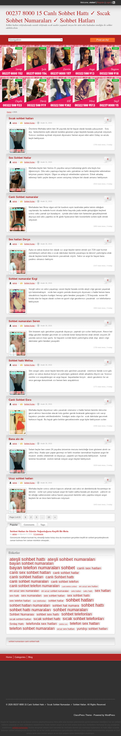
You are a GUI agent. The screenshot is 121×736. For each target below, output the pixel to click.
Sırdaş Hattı (17, 623)
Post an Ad (102, 40)
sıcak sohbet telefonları (83, 618)
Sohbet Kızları (29, 123)
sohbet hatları (80, 600)
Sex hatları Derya (19, 239)
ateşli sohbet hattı (27, 559)
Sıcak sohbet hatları (21, 118)
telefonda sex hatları (41, 623)
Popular (14, 525)
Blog (30, 657)
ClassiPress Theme (83, 715)
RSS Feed (113, 2)
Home (9, 112)
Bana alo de (16, 439)
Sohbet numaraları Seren (24, 321)
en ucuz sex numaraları (24, 590)
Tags (42, 525)
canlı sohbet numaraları (29, 581)
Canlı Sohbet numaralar (23, 197)
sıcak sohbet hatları (20, 619)
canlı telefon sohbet (69, 586)
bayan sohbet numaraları (32, 563)
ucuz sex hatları (66, 629)
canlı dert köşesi (40, 682)
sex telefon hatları (20, 600)
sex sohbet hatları (54, 595)
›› (55, 517)
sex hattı (14, 595)
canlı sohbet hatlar (66, 572)
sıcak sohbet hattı (47, 619)
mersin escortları (16, 690)
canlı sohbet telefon (64, 581)
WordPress (110, 715)
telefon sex (63, 624)
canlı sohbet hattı (32, 641)
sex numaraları (31, 595)
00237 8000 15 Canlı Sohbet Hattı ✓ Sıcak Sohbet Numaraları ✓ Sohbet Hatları (58, 16)
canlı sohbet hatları (26, 577)
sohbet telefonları (76, 614)
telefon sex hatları (85, 623)
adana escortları (30, 667)
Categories (20, 657)
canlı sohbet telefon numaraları (35, 586)
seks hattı (87, 591)
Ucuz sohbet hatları (21, 478)
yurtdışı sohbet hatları (92, 628)
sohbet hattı (92, 605)
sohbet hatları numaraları (30, 605)
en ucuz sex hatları (88, 586)
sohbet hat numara (65, 605)
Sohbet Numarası (22, 614)
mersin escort (32, 690)
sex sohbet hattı (78, 595)
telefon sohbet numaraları (32, 628)
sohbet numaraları (70, 610)
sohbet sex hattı (48, 614)
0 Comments (38, 534)
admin (14, 123)
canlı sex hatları (89, 568)
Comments (29, 525)
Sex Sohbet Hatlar (20, 157)
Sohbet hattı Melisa (21, 360)
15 (49, 517)
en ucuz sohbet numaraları (55, 591)
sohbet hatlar (56, 600)
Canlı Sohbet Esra (20, 399)
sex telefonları (39, 601)
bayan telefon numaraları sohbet (42, 567)
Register (100, 2)
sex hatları (103, 590)
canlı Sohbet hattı (60, 577)
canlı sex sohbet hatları (30, 572)
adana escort (14, 667)
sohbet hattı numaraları (30, 610)
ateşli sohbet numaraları (71, 559)
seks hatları (76, 591)
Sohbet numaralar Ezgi (23, 278)
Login (108, 2)
